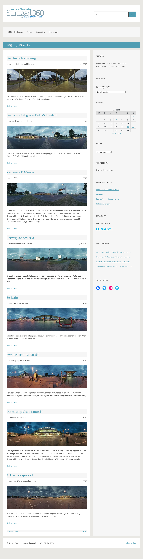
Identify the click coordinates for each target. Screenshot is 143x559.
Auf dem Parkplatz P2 (20, 475)
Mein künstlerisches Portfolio (107, 189)
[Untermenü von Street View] (46, 32)
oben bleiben (131, 543)
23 (128, 126)
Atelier (108, 252)
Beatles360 (100, 194)
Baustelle (115, 252)
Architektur (100, 252)
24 (133, 126)
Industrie (127, 257)
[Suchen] (132, 14)
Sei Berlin (12, 297)
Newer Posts (12, 531)
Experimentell (101, 257)
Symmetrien (110, 266)
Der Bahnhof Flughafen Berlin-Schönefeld (32, 115)
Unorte (118, 266)
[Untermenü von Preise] (32, 32)
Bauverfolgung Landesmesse (107, 199)
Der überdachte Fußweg (21, 58)
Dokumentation (125, 252)
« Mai (114, 133)
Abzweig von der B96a (20, 237)
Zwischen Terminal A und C (23, 354)
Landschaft (107, 261)
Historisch (118, 257)
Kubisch (99, 261)
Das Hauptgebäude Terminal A (25, 411)
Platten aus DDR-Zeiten (21, 172)
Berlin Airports (12, 106)
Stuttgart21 (100, 266)
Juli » (119, 133)
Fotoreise (110, 257)
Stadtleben (126, 261)
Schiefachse (116, 261)
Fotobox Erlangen (103, 203)
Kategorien (103, 86)
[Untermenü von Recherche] (23, 32)
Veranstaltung (127, 266)
